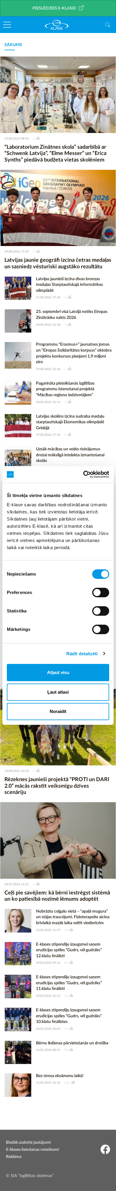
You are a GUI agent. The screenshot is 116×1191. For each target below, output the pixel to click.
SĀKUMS (13, 45)
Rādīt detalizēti (82, 653)
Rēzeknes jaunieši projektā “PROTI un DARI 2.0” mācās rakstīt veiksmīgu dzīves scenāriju (56, 786)
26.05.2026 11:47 (48, 930)
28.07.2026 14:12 (16, 884)
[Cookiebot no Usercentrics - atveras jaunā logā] (83, 474)
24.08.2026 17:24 (16, 251)
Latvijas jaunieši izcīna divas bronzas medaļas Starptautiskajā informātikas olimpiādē (69, 285)
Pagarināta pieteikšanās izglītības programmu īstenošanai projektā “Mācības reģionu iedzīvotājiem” (65, 389)
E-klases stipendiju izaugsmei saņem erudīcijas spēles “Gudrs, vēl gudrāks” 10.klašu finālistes (69, 1016)
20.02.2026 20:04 (48, 1028)
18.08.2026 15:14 (48, 402)
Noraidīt (58, 711)
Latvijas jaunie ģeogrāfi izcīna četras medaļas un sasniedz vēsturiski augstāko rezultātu (57, 263)
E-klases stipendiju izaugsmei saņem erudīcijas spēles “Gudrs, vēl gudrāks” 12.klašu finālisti (69, 950)
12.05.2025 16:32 (48, 1082)
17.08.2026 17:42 (48, 434)
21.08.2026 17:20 (48, 297)
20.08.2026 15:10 (48, 324)
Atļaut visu (58, 672)
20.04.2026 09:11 (48, 962)
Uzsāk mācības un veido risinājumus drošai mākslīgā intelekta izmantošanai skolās (70, 455)
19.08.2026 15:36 (48, 369)
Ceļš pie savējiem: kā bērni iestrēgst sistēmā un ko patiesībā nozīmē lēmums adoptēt (57, 896)
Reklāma (13, 1157)
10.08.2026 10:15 (16, 771)
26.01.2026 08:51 (48, 1050)
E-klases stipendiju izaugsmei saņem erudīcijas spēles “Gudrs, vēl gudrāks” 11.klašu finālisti (69, 983)
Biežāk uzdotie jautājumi (28, 1142)
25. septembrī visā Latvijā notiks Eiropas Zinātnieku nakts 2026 (71, 315)
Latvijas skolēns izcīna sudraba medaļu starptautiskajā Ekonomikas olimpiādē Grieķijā (70, 422)
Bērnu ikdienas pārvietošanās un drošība (72, 1043)
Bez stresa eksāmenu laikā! (60, 1076)
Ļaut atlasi (58, 692)
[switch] (100, 592)
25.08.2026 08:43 (16, 138)
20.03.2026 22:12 (48, 995)
